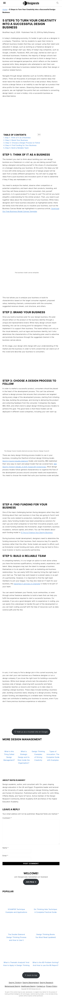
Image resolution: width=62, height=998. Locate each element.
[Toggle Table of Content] (38, 134)
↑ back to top (31, 975)
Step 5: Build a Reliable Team (17, 148)
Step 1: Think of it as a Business (18, 138)
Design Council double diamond (15, 461)
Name (5, 848)
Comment (7, 818)
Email (5, 856)
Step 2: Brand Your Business (16, 140)
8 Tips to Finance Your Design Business (37, 532)
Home (5, 9)
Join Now (30, 882)
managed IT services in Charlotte (27, 584)
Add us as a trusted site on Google (32, 732)
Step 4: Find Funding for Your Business (20, 145)
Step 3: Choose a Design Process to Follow (22, 143)
